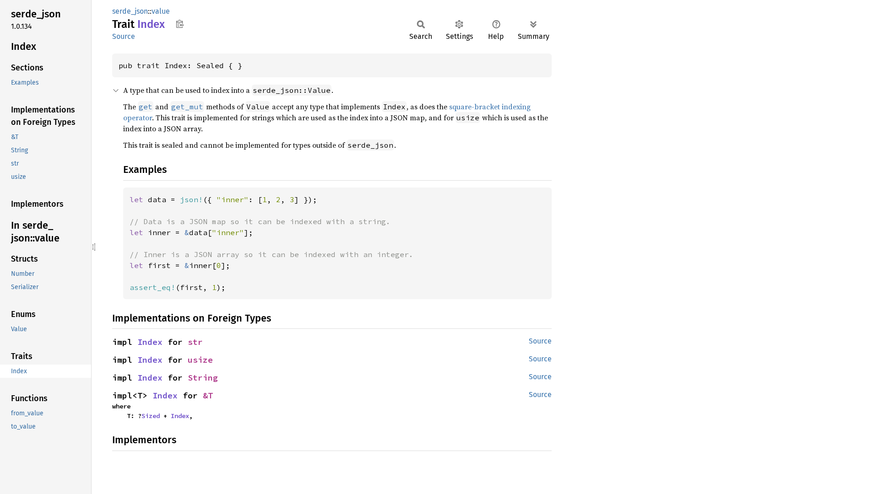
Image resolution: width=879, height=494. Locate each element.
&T (208, 395)
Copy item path (179, 24)
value (161, 11)
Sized (150, 416)
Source (123, 36)
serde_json (130, 11)
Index (150, 342)
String (203, 377)
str (195, 342)
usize (200, 359)
